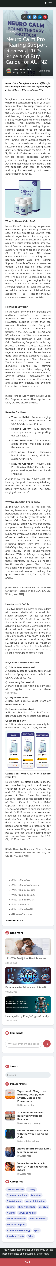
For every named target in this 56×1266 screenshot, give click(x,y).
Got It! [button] (28, 1262)
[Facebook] (29, 17)
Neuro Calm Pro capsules (30, 609)
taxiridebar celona (29, 1141)
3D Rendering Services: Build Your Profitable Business (30, 1116)
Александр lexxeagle (31, 1123)
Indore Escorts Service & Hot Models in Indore (34, 1150)
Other (31, 1236)
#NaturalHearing (20, 904)
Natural (11, 1213)
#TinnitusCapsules (21, 914)
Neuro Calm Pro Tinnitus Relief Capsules (28, 275)
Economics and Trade (17, 1195)
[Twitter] (34, 17)
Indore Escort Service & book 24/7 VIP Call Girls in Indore (32, 1167)
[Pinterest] (45, 17)
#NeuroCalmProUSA (22, 899)
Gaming (10, 1207)
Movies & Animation (35, 1201)
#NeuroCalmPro (20, 880)
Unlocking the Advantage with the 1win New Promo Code (32, 1134)
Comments (44, 70)
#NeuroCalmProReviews (25, 885)
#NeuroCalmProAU (22, 909)
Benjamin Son (27, 1104)
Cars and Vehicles (15, 1189)
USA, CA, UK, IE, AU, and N (24, 112)
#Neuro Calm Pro (14, 920)
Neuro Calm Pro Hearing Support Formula (28, 480)
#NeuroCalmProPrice (23, 890)
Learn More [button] (43, 1254)
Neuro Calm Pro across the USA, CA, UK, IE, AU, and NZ (28, 837)
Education (36, 1195)
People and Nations (16, 1218)
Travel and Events (15, 1236)
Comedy (31, 1189)
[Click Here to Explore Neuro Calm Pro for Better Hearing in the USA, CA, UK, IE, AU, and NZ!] (28, 591)
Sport (36, 1230)
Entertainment (14, 1201)
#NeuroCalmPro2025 (23, 894)
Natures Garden (22, 69)
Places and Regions (16, 1224)
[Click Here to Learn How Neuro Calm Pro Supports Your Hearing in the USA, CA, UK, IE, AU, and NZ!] (28, 399)
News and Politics (27, 1213)
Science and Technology (18, 1230)
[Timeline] (24, 17)
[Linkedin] (39, 17)
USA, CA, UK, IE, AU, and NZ (32, 506)
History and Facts (26, 1207)
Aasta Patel (26, 1155)
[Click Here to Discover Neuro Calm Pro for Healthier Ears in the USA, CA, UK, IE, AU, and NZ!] (28, 852)
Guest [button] (49, 2)
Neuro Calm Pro (14, 226)
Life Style (12, 31)
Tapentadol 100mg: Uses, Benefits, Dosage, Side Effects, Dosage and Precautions (32, 1096)
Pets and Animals (38, 1218)
